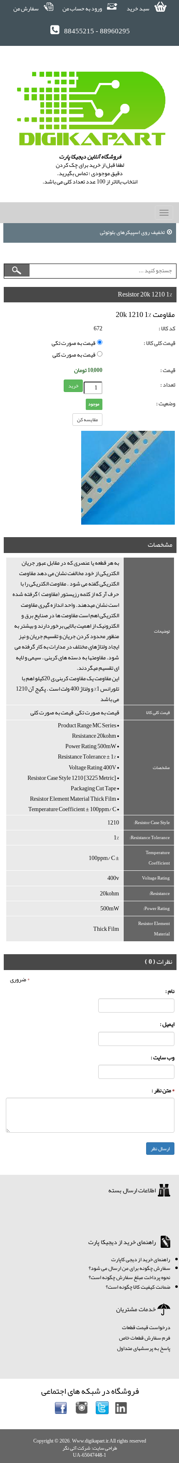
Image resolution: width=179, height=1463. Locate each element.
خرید (73, 386)
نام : (169, 991)
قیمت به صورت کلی (74, 354)
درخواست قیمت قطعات (146, 1327)
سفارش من (26, 8)
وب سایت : (162, 1057)
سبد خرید (138, 8)
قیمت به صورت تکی (74, 343)
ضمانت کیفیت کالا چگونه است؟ (138, 1287)
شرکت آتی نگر (76, 1448)
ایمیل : (167, 1024)
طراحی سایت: (104, 1448)
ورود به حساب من (82, 8)
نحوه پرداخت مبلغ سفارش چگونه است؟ (129, 1277)
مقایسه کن (87, 420)
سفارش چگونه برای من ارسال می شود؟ (129, 1268)
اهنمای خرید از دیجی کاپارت (139, 1259)
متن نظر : (163, 1090)
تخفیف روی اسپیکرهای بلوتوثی (132, 232)
